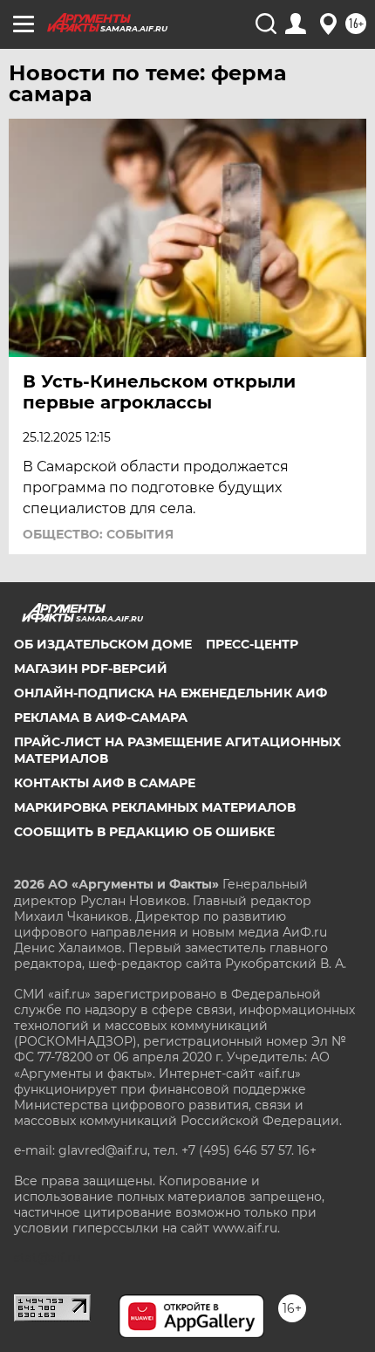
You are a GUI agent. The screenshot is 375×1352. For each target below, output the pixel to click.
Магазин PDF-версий (90, 668)
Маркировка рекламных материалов (155, 807)
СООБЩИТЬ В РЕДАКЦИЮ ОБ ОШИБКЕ (144, 832)
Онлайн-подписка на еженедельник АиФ (170, 693)
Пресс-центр (252, 644)
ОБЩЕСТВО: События (98, 534)
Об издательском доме (103, 644)
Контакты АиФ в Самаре (104, 783)
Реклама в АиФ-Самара (101, 717)
